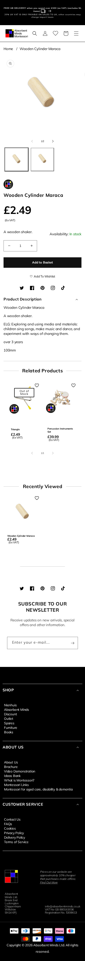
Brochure (10, 766)
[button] (35, 33)
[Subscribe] (72, 643)
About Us (11, 762)
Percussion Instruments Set (60, 430)
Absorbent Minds (16, 709)
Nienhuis (10, 705)
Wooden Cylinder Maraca (40, 48)
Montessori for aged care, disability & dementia (38, 789)
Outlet (8, 718)
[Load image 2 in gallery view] (42, 159)
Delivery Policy (14, 837)
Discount (10, 714)
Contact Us (12, 819)
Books (8, 732)
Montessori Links (16, 784)
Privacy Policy (14, 833)
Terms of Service (16, 842)
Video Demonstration (19, 771)
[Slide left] (32, 141)
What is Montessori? (19, 780)
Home (8, 48)
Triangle (15, 429)
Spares (9, 723)
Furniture (10, 727)
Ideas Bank (12, 775)
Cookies (10, 828)
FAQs (8, 824)
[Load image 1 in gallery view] (16, 159)
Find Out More (49, 882)
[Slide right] (53, 141)
